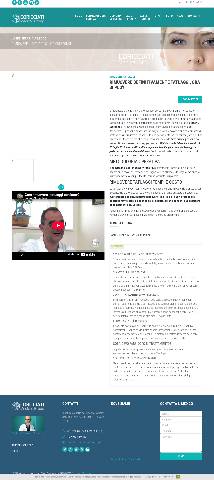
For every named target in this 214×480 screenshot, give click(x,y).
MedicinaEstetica (116, 17)
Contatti (16, 450)
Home (78, 15)
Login (179, 2)
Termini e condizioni (22, 445)
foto (169, 15)
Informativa (168, 477)
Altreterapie (145, 17)
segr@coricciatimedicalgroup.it (85, 442)
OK (178, 477)
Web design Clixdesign (81, 473)
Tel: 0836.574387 (194, 2)
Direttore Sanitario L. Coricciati (28, 433)
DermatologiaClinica (96, 17)
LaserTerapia (131, 17)
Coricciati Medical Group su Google (128, 459)
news (180, 15)
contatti (193, 15)
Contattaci (190, 99)
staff (158, 15)
